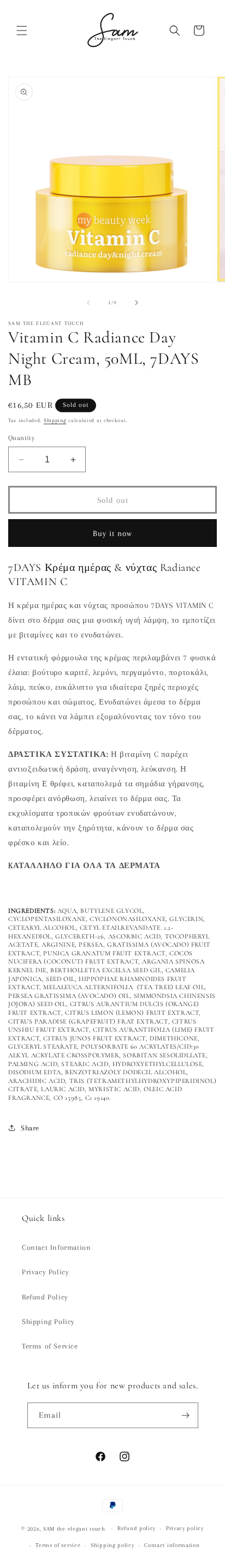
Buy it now (112, 533)
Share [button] (30, 1128)
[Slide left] (88, 303)
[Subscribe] (186, 1415)
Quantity (21, 438)
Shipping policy (112, 1545)
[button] (22, 31)
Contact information (171, 1545)
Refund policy (136, 1528)
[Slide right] (137, 303)
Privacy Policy (45, 1272)
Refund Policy (45, 1297)
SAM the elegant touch (74, 1528)
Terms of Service (50, 1346)
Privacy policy (185, 1528)
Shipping (55, 420)
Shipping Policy (48, 1321)
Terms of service (57, 1545)
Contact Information (56, 1247)
